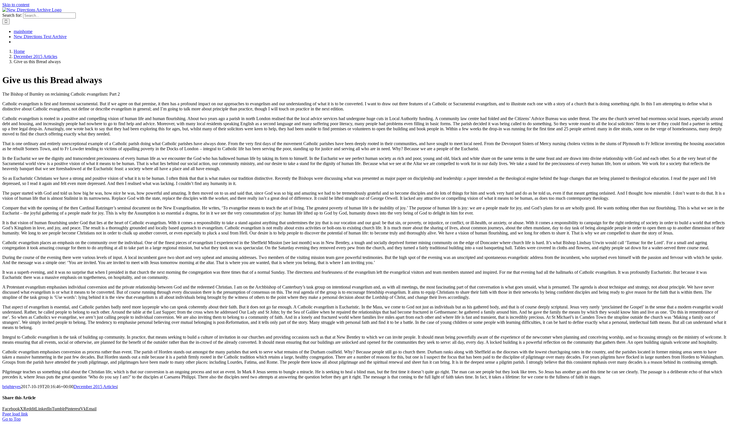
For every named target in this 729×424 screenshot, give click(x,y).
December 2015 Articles (95, 386)
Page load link (15, 413)
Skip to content (15, 4)
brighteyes (11, 386)
